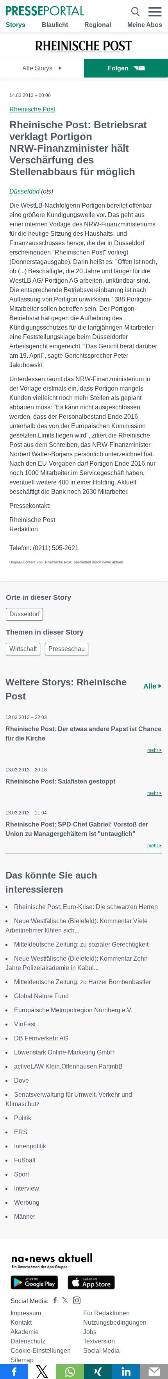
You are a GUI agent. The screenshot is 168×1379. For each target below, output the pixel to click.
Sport (21, 1174)
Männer (24, 1216)
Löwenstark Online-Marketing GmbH (64, 1052)
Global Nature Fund (41, 996)
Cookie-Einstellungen (41, 1350)
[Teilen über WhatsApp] (70, 1371)
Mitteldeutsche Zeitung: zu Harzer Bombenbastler (82, 982)
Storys (15, 25)
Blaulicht (55, 25)
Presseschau (66, 649)
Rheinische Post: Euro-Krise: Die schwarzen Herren (86, 907)
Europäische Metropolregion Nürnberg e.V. (73, 1010)
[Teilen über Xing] (98, 1371)
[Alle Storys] (84, 51)
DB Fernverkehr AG (41, 1038)
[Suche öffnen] (135, 11)
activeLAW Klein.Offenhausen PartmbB (68, 1066)
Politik (22, 1118)
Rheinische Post (32, 109)
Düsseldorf (24, 191)
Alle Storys (38, 68)
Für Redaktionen (106, 1313)
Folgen (118, 68)
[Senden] (154, 1371)
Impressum (26, 1313)
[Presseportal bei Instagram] (74, 1300)
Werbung (26, 1202)
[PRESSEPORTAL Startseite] (45, 11)
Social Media (101, 1350)
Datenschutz (28, 1341)
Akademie (25, 1332)
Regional (97, 25)
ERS (20, 1132)
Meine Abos (144, 25)
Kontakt (21, 1322)
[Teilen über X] (42, 1371)
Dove (21, 1080)
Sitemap (22, 1360)
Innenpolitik (30, 1146)
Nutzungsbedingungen (115, 1322)
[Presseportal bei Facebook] (52, 1301)
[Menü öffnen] (155, 11)
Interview (26, 1188)
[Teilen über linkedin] (126, 1371)
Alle (150, 686)
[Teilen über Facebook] (14, 1371)
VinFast (25, 1024)
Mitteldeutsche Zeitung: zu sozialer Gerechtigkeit (81, 944)
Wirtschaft (23, 649)
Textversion (99, 1341)
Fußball (25, 1160)
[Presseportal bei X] (62, 1301)
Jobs (90, 1332)
